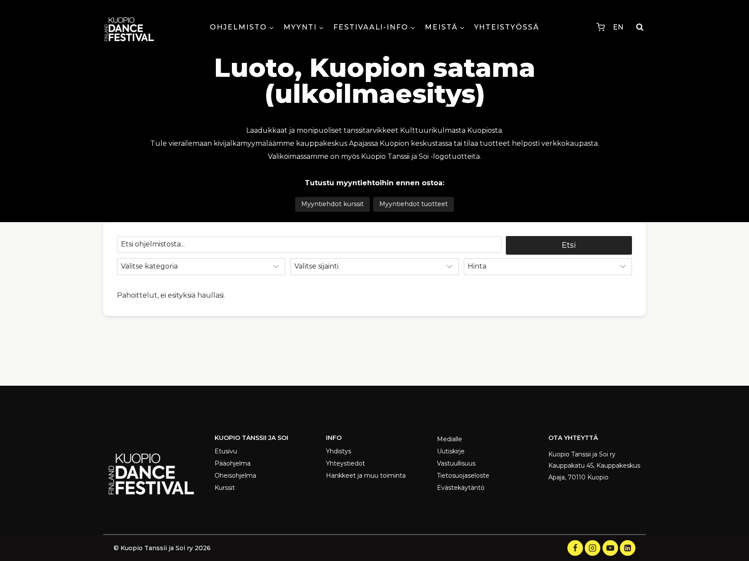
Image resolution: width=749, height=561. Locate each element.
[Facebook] (575, 548)
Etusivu (226, 451)
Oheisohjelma (235, 475)
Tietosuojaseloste (463, 475)
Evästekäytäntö (461, 488)
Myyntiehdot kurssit (332, 204)
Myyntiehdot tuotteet (413, 204)
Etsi (569, 245)
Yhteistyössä (506, 27)
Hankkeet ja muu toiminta (366, 475)
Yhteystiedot (345, 463)
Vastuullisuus (456, 463)
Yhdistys (338, 451)
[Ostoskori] (600, 27)
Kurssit (225, 488)
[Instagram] (592, 548)
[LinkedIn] (627, 548)
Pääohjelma (233, 463)
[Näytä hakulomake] (640, 27)
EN (618, 27)
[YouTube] (610, 548)
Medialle (449, 439)
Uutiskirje (451, 451)
